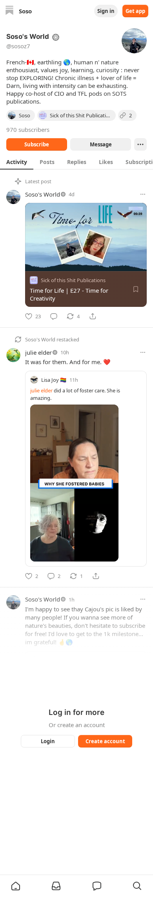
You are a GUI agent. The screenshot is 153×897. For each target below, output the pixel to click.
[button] (15, 886)
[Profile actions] (140, 144)
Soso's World (42, 194)
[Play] (34, 262)
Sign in (106, 11)
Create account (105, 741)
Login (48, 741)
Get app (135, 11)
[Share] (92, 316)
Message (101, 144)
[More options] (143, 194)
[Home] (9, 11)
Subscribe (36, 144)
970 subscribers (27, 129)
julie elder (38, 352)
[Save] (135, 289)
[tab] (16, 162)
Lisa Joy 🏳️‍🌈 (53, 379)
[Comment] (53, 316)
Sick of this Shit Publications (73, 280)
